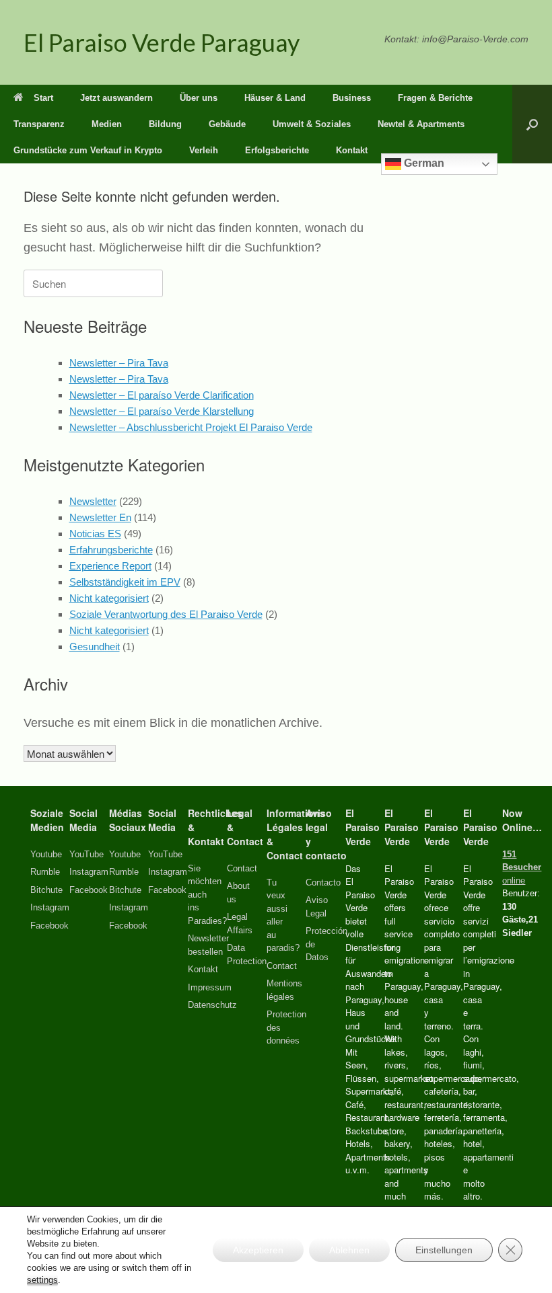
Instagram (49, 907)
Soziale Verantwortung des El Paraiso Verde (166, 614)
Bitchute (46, 890)
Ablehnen (349, 1250)
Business (352, 98)
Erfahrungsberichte (111, 549)
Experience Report (110, 566)
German (422, 163)
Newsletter (92, 501)
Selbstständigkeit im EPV (124, 582)
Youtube (46, 854)
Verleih (203, 150)
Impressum (210, 987)
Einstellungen (444, 1250)
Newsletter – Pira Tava (118, 362)
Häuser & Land (275, 98)
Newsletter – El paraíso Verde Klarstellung (161, 411)
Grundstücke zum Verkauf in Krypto (87, 150)
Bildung (165, 124)
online (521, 867)
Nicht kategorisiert (109, 598)
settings (42, 1280)
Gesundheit (94, 646)
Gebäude (227, 124)
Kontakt (352, 150)
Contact (242, 868)
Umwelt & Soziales (312, 124)
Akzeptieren (258, 1250)
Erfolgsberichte (277, 150)
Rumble (45, 872)
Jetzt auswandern (116, 98)
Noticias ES (95, 533)
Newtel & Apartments (421, 124)
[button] (532, 124)
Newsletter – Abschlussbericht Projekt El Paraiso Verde (190, 427)
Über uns (198, 98)
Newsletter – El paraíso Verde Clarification (161, 395)
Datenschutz (212, 1005)
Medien (107, 124)
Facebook (49, 925)
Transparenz (39, 124)
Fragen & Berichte (435, 98)
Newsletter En (100, 517)
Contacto (323, 882)
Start (43, 98)
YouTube (86, 854)
